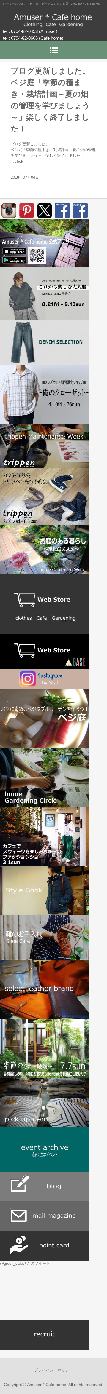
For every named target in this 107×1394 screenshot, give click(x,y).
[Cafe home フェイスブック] (80, 210)
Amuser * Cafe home (53, 21)
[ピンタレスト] (26, 210)
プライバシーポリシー (53, 1370)
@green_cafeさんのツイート (25, 1263)
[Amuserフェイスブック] (62, 210)
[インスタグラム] (8, 210)
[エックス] (44, 210)
